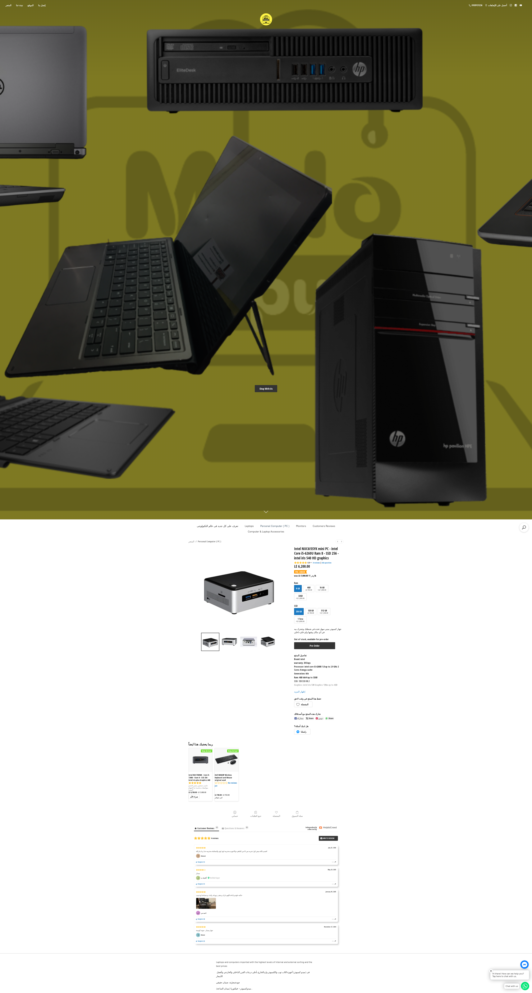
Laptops (249, 526)
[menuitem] (338, 542)
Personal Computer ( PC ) (274, 526)
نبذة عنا (19, 5)
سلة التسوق (297, 815)
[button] (303, 704)
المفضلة (276, 815)
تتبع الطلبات (255, 815)
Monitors (301, 526)
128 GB (310, 611)
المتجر (8, 5)
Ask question (326, 562)
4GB (308, 588)
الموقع (31, 5)
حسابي (235, 815)
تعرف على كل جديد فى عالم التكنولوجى (217, 526)
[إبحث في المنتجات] (523, 527)
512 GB (324, 611)
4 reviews (316, 562)
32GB (300, 596)
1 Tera (300, 619)
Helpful (200, 862)
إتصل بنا (41, 5)
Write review (328, 838)
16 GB (322, 588)
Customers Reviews (324, 526)
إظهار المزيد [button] (299, 691)
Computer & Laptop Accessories (266, 531)
